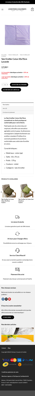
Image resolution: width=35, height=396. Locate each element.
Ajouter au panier (19, 84)
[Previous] (1, 196)
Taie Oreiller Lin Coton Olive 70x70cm (7, 200)
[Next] (33, 196)
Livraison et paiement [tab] (9, 112)
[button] (2, 9)
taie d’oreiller (20, 168)
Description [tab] (6, 104)
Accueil (4, 55)
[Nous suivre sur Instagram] (3, 299)
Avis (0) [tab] (5, 108)
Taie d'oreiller (13, 55)
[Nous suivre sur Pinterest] (9, 299)
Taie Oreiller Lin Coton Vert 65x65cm (26, 200)
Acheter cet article (11, 89)
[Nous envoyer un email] (6, 299)
